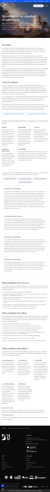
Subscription (40, 1)
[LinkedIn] (40, 486)
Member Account (38, 5)
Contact (46, 1)
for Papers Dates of (9, 1)
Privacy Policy (29, 465)
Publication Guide (28, 1)
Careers (28, 460)
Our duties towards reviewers (25, 178)
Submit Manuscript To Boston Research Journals (18, 428)
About (3, 460)
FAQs (27, 469)
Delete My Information (6, 467)
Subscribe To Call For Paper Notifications (35, 467)
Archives (35, 1)
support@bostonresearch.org (32, 443)
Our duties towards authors (10, 178)
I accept (39, 490)
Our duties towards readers (25, 182)
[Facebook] (45, 486)
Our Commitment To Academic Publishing (37, 113)
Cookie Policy (5, 465)
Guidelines (4, 428)
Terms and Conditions (30, 462)
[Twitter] (47, 486)
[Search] (45, 5)
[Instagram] (42, 486)
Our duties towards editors (40, 178)
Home (3, 458)
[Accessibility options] (2, 485)
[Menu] (47, 6)
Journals (28, 458)
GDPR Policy (4, 462)
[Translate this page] (2, 489)
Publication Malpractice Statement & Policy (14, 113)
